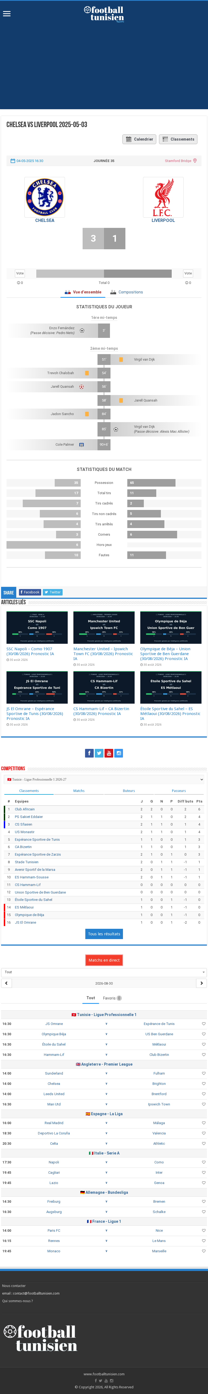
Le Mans (159, 1241)
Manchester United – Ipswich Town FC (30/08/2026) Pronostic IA (103, 653)
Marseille (159, 1251)
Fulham (159, 1073)
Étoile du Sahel (54, 1044)
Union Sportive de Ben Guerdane (40, 892)
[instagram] (118, 753)
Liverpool (163, 220)
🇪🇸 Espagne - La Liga (104, 1114)
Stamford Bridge (178, 161)
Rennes (54, 1241)
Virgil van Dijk (144, 359)
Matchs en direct (104, 960)
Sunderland (54, 1073)
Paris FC (54, 1230)
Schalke (159, 1212)
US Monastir (24, 832)
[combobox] (104, 972)
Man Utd (54, 1104)
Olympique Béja (54, 1034)
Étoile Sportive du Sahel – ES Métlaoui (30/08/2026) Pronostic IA (170, 713)
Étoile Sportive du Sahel (33, 900)
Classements (182, 139)
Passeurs (179, 791)
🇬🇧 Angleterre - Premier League (104, 1064)
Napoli (54, 1162)
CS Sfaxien (23, 824)
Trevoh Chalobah (60, 373)
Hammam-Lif (54, 1055)
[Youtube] (109, 753)
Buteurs (129, 791)
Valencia (159, 1133)
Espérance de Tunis (159, 1024)
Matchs (78, 791)
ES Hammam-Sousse (31, 877)
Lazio (54, 1183)
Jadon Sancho (62, 414)
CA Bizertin (23, 847)
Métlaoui (159, 1044)
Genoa (159, 1183)
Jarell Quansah (62, 386)
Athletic (159, 1143)
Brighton (159, 1084)
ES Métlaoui (24, 907)
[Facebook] (89, 753)
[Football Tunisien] (104, 13)
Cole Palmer (65, 444)
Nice (159, 1230)
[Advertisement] (104, 63)
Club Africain (25, 809)
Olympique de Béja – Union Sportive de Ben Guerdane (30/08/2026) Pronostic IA (165, 653)
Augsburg (54, 1212)
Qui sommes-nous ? (17, 1301)
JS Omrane (54, 1024)
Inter (159, 1172)
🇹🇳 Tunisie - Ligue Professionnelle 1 (104, 1015)
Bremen (159, 1201)
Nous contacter (14, 1286)
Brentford (159, 1094)
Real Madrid (54, 1123)
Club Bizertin (159, 1055)
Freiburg (53, 1201)
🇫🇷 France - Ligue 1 (104, 1221)
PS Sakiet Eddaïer (29, 817)
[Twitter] (99, 753)
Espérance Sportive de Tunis (37, 839)
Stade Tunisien (26, 862)
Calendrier (143, 139)
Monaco (53, 1251)
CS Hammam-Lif (28, 885)
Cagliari (54, 1172)
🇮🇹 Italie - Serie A (104, 1153)
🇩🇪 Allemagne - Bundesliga (104, 1192)
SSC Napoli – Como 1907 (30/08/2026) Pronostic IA (30, 651)
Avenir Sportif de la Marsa (35, 870)
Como (159, 1162)
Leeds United (54, 1094)
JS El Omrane (25, 922)
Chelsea (44, 220)
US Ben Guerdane (159, 1034)
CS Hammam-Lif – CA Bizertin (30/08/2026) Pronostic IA (101, 711)
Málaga (159, 1123)
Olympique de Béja (29, 915)
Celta (54, 1143)
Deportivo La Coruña (54, 1133)
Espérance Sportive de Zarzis (38, 854)
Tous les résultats (104, 934)
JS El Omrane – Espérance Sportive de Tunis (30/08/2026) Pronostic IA (34, 713)
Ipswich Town (159, 1104)
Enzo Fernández (61, 328)
